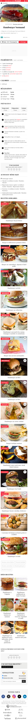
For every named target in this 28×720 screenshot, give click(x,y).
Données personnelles (6, 702)
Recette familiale (20, 562)
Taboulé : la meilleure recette (10, 181)
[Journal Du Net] (20, 710)
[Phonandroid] (20, 718)
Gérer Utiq (24, 702)
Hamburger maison (7, 178)
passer (6, 127)
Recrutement (22, 701)
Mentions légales (5, 703)
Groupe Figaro (12, 703)
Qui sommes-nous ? (7, 701)
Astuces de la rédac (8, 678)
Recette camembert (7, 566)
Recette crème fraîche (8, 562)
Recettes (5, 3)
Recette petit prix (19, 566)
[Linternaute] (7, 712)
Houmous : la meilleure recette (10, 189)
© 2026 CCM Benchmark (21, 703)
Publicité (17, 701)
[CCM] (7, 710)
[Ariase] (7, 718)
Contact (13, 701)
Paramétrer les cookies (16, 702)
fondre (18, 119)
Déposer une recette (7, 667)
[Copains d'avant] (7, 715)
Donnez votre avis (18, 24)
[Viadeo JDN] (20, 715)
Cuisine (5, 675)
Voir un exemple (22, 675)
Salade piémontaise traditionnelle (11, 193)
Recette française (6, 569)
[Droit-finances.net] (20, 713)
